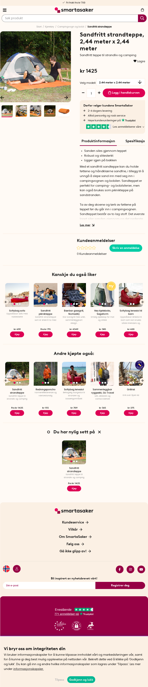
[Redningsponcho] (46, 374)
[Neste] (66, 97)
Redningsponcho (46, 389)
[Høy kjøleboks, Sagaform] (102, 295)
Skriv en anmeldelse (125, 248)
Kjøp (17, 334)
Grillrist (131, 389)
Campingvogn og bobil (70, 27)
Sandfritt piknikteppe (45, 312)
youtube (139, 569)
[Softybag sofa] (17, 295)
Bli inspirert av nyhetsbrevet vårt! (74, 578)
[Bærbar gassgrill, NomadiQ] (74, 295)
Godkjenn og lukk (81, 679)
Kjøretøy (49, 27)
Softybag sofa (17, 311)
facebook (118, 569)
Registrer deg (120, 585)
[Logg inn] (15, 569)
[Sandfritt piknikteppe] (46, 295)
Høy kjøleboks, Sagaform (102, 312)
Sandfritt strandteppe (17, 391)
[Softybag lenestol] (74, 374)
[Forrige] (5, 302)
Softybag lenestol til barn (131, 312)
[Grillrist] (131, 374)
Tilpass (59, 679)
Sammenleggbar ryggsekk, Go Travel (102, 391)
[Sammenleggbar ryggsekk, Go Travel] (102, 374)
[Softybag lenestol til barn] (131, 295)
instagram (129, 569)
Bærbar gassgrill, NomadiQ (74, 312)
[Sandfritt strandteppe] (17, 374)
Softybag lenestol (74, 389)
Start (39, 27)
